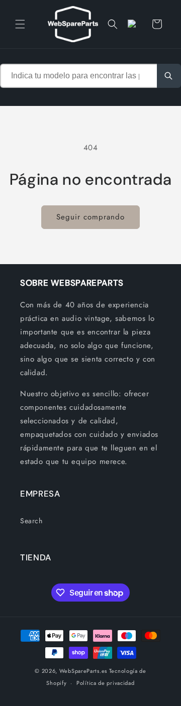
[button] (20, 24)
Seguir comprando (90, 216)
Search (31, 521)
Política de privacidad (105, 683)
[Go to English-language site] (135, 24)
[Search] (169, 76)
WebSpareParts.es (83, 671)
